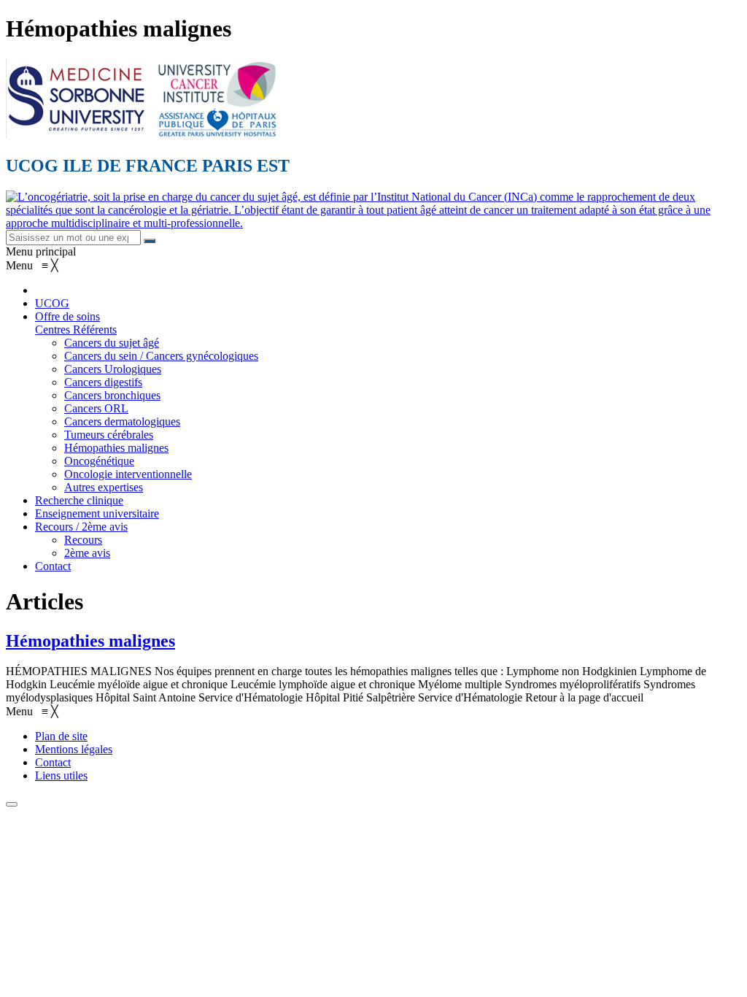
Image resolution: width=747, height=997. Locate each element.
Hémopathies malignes (90, 640)
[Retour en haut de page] (12, 804)
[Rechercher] (149, 241)
